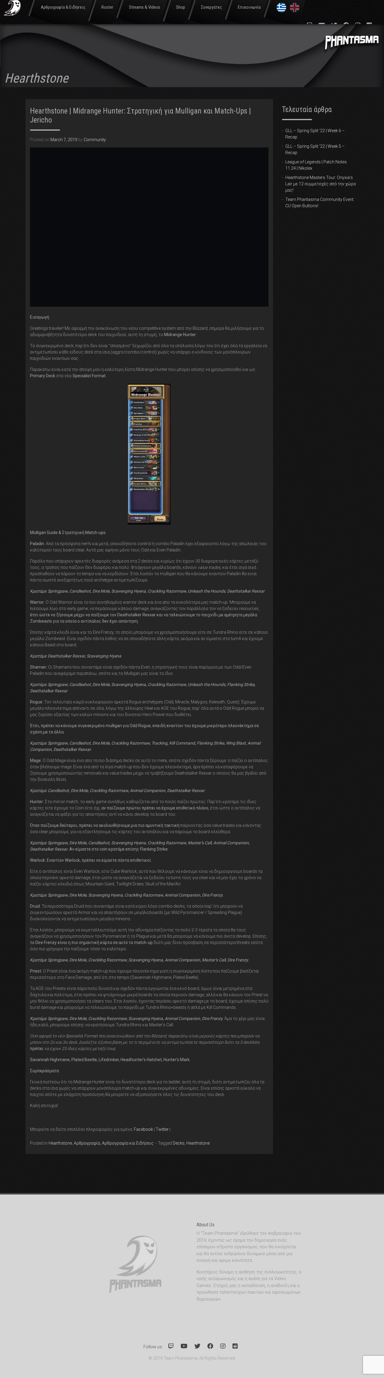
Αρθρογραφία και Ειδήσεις (128, 1143)
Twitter (162, 1129)
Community (95, 139)
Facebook (143, 1129)
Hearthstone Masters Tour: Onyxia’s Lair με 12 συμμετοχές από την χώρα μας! (320, 184)
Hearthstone (60, 1143)
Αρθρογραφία (87, 1143)
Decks (178, 1143)
